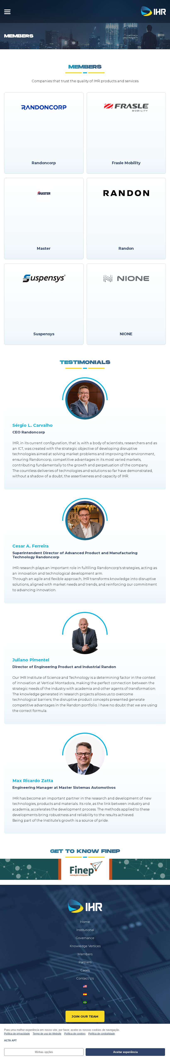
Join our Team (85, 1016)
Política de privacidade (17, 1033)
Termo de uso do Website (47, 1033)
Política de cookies (74, 1033)
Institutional (85, 930)
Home (85, 922)
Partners (85, 962)
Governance (85, 938)
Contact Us (85, 978)
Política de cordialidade (101, 1033)
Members (85, 954)
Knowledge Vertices (85, 946)
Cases (85, 970)
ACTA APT (10, 1040)
